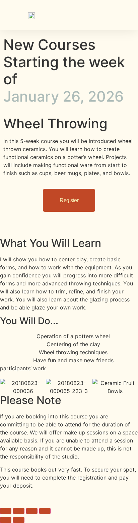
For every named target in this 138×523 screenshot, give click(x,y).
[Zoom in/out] (5, 511)
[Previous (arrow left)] (5, 520)
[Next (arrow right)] (18, 520)
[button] (126, 13)
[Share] (32, 511)
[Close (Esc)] (45, 511)
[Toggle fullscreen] (18, 511)
